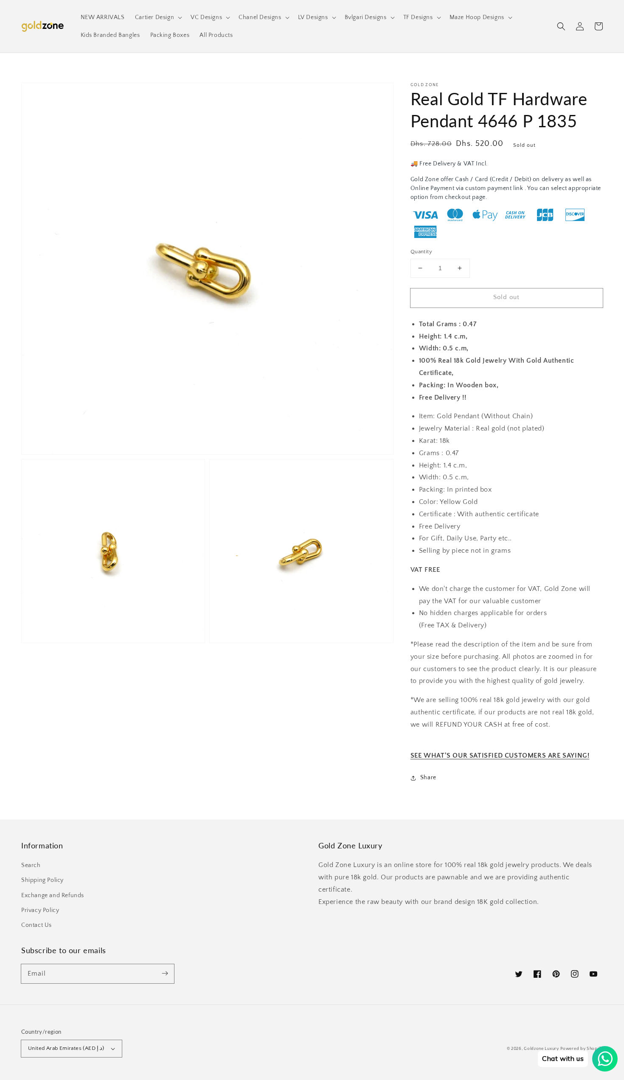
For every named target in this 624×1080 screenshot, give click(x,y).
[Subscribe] (164, 973)
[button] (561, 26)
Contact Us (36, 925)
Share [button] (428, 777)
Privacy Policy (40, 910)
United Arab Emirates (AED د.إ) (66, 1048)
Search (31, 865)
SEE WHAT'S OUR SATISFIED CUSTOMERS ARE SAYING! (500, 755)
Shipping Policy (42, 880)
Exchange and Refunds (52, 895)
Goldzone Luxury (541, 1048)
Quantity (421, 252)
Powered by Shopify (581, 1048)
